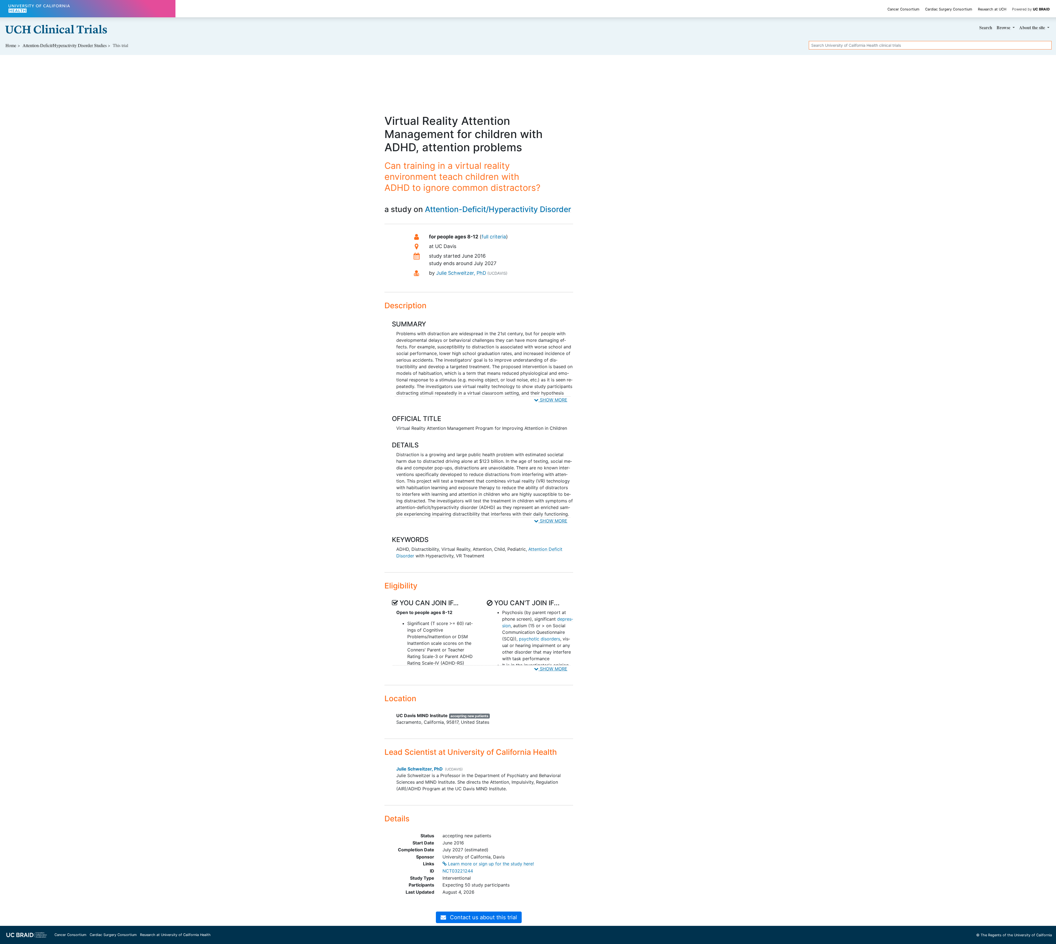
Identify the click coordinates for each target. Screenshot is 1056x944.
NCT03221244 (457, 871)
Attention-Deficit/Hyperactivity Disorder (498, 209)
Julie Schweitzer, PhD (461, 273)
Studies (65, 45)
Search (985, 27)
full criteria (494, 237)
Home (11, 45)
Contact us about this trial (482, 917)
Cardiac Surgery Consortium (948, 9)
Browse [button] (1004, 27)
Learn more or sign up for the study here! (490, 863)
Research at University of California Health (175, 935)
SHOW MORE (552, 400)
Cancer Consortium (903, 9)
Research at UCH (992, 9)
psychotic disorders (539, 639)
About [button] (1032, 27)
